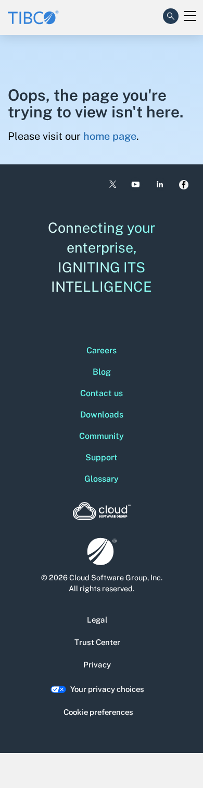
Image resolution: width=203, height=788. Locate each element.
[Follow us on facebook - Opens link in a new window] (184, 185)
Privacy (97, 664)
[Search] (170, 14)
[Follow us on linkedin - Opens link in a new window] (160, 184)
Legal (97, 619)
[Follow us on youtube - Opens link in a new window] (136, 184)
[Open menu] (190, 16)
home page (109, 136)
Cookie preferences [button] (98, 712)
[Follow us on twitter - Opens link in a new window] (112, 184)
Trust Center (97, 642)
